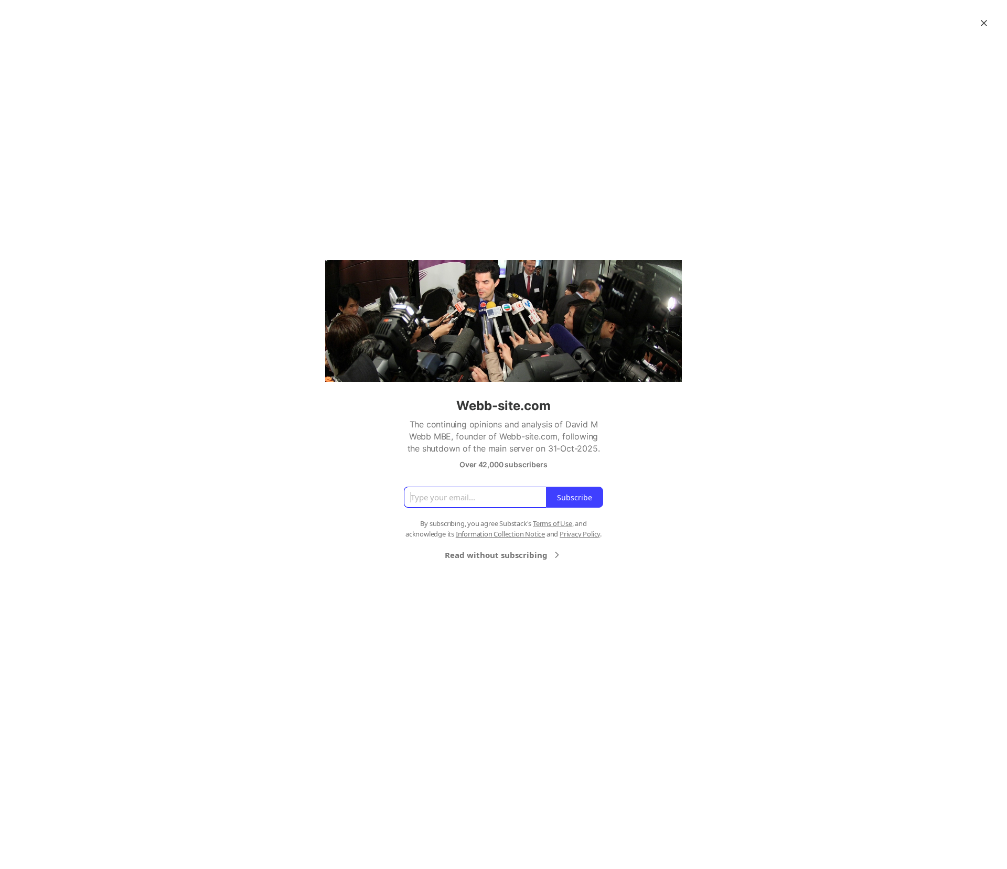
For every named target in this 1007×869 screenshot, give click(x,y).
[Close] (983, 23)
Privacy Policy (580, 534)
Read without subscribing (496, 555)
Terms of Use (552, 523)
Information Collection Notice (500, 534)
